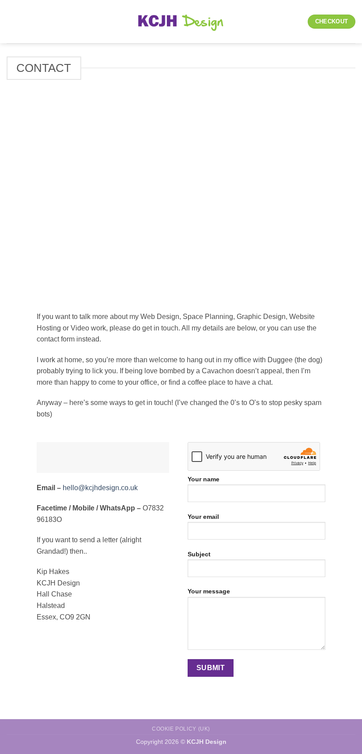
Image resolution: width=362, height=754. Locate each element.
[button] (12, 21)
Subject (199, 554)
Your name (203, 479)
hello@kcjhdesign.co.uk (100, 487)
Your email (203, 516)
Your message (209, 591)
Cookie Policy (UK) (181, 729)
